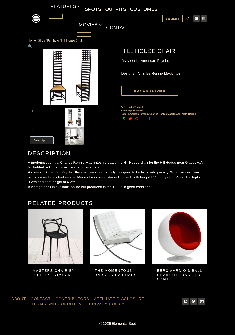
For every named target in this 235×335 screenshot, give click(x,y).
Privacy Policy (107, 304)
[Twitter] (193, 301)
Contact (118, 27)
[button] (30, 46)
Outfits (115, 9)
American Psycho (138, 114)
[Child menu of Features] (56, 16)
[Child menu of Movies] (84, 34)
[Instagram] (204, 18)
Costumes (144, 9)
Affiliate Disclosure (119, 299)
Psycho (67, 172)
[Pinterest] (196, 18)
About (18, 299)
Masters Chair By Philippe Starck (54, 273)
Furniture (138, 110)
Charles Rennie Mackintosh (164, 114)
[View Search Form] (188, 18)
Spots (93, 9)
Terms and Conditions (57, 304)
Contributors (72, 299)
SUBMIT (172, 19)
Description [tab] (41, 140)
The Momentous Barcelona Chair (115, 273)
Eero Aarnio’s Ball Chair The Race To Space (179, 275)
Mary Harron (189, 114)
